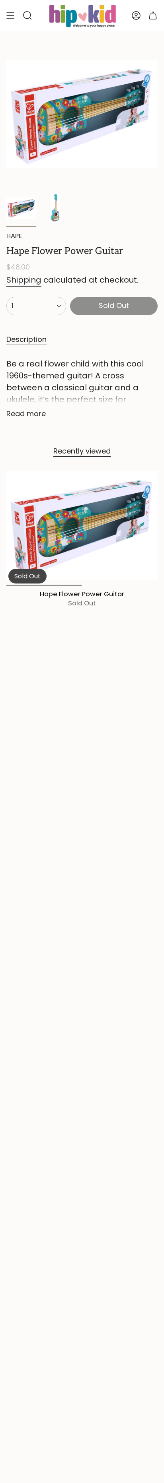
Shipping (23, 279)
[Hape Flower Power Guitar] (82, 525)
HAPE (14, 235)
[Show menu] (10, 15)
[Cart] (152, 15)
